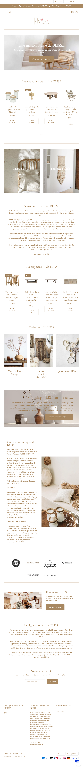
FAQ (21, 753)
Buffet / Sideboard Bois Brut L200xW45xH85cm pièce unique (70, 296)
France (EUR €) (70, 2)
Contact (15, 753)
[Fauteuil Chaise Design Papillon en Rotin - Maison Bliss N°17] (71, 96)
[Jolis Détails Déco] (67, 350)
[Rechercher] (10, 12)
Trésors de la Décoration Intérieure (41, 374)
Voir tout (41, 135)
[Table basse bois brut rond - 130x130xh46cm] (51, 96)
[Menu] (6, 12)
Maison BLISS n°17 (20, 756)
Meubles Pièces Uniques (15, 372)
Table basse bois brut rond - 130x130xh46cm (51, 109)
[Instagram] (80, 2)
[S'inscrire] (77, 711)
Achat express (12, 121)
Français (57, 2)
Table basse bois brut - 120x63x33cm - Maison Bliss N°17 (32, 297)
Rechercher (7, 753)
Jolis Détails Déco (67, 371)
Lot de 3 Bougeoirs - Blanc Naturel (12, 109)
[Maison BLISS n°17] (41, 21)
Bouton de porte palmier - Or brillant (32, 109)
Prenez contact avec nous (59, 417)
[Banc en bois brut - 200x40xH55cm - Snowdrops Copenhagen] (51, 281)
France (71, 754)
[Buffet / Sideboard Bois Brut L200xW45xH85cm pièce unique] (71, 281)
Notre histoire (55, 607)
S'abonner (52, 681)
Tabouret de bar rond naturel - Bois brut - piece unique (12, 296)
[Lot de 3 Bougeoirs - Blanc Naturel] (12, 96)
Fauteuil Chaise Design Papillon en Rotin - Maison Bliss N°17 (71, 110)
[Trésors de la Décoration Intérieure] (41, 350)
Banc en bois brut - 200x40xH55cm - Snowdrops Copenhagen (51, 296)
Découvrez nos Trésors (41, 59)
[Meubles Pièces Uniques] (15, 350)
